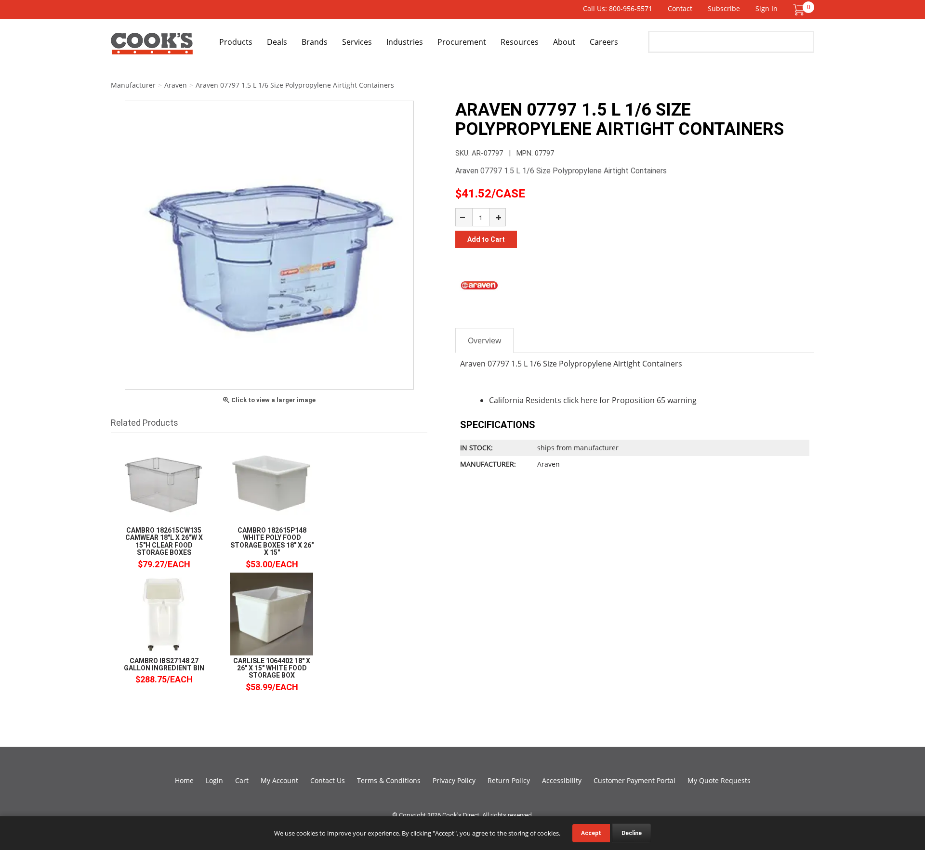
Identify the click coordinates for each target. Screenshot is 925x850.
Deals (277, 42)
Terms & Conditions (389, 780)
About (564, 42)
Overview (484, 340)
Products (235, 42)
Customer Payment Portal (634, 780)
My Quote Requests (719, 780)
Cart (242, 780)
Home (184, 780)
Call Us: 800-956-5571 (617, 8)
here (589, 400)
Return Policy (509, 780)
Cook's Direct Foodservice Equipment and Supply (152, 47)
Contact (680, 8)
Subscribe (724, 8)
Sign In (766, 8)
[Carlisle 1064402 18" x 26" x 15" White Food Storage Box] (271, 613)
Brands (315, 42)
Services (357, 42)
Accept (591, 833)
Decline (631, 833)
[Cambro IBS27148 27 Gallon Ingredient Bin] (163, 613)
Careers (604, 42)
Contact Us (327, 780)
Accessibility (561, 780)
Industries (404, 42)
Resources (520, 42)
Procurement (461, 42)
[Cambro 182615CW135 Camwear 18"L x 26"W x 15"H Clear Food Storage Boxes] (163, 482)
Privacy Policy (454, 780)
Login (214, 780)
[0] (799, 8)
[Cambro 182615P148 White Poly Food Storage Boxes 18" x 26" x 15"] (271, 482)
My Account (279, 780)
